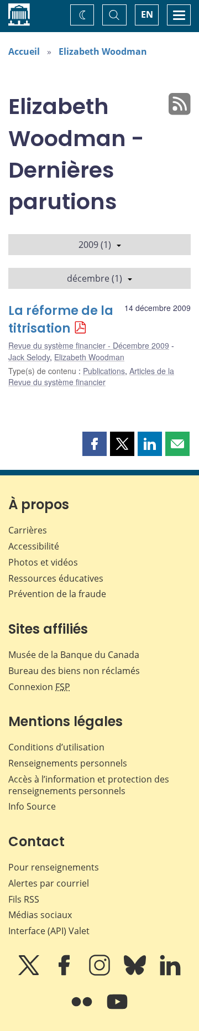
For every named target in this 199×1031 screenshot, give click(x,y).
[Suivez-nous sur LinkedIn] (170, 973)
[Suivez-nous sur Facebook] (65, 973)
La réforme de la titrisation (60, 319)
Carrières (27, 530)
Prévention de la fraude (57, 594)
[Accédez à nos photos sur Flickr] (83, 1009)
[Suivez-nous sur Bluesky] (136, 973)
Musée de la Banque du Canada (73, 655)
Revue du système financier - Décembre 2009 (88, 345)
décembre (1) (94, 278)
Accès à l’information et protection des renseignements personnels (88, 785)
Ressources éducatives (55, 578)
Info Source (32, 806)
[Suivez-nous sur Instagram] (100, 973)
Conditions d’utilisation (56, 747)
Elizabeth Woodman (103, 51)
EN (147, 14)
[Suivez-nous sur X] (30, 973)
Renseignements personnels (67, 763)
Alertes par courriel (48, 883)
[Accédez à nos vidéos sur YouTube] (117, 1009)
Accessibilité (33, 546)
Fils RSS (23, 899)
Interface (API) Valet (49, 931)
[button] (94, 444)
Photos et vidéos (43, 562)
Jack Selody (29, 356)
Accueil (24, 51)
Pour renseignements (53, 867)
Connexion (39, 687)
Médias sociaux (40, 915)
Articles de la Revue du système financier (91, 376)
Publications (104, 370)
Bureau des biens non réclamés (74, 671)
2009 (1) (94, 245)
